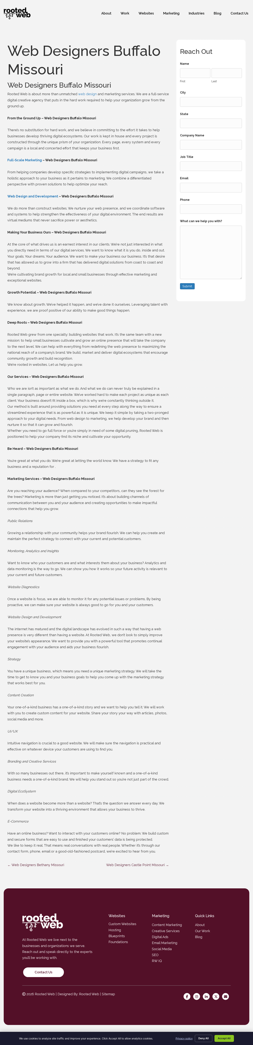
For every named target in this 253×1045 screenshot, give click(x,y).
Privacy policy (184, 1038)
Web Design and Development (32, 196)
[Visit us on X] (216, 997)
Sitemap (108, 994)
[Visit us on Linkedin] (207, 997)
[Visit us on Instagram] (197, 997)
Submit (187, 286)
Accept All (224, 1038)
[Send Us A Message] (226, 997)
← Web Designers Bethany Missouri (35, 865)
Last (214, 81)
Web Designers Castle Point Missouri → (137, 865)
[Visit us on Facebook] (188, 997)
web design (87, 94)
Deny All (203, 1038)
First (182, 81)
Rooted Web (89, 994)
